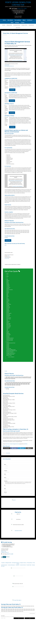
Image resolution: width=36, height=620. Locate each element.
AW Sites (26, 443)
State (7, 279)
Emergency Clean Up (23, 562)
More (8, 255)
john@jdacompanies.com (5, 552)
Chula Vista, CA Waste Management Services (12, 443)
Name (7, 273)
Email (7, 274)
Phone (7, 276)
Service (7, 341)
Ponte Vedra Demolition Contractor (18, 3)
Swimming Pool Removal (15, 562)
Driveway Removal (29, 562)
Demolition (3, 562)
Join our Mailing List (11, 356)
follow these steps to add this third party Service (16, 54)
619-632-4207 (7, 64)
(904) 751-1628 (22, 8)
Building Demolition (8, 562)
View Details (12, 89)
